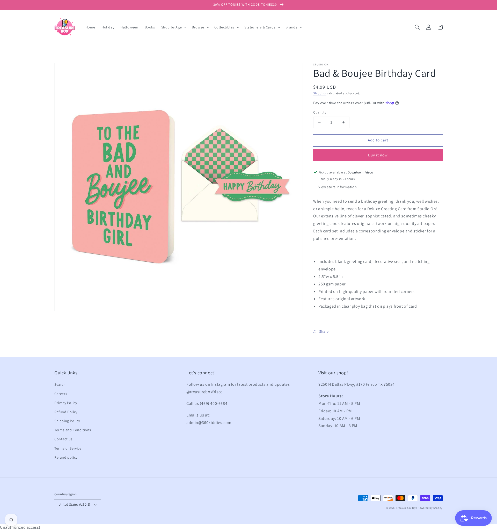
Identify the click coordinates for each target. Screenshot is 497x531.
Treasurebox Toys (406, 508)
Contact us (63, 439)
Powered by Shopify (430, 508)
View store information (337, 187)
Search (60, 384)
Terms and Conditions (72, 430)
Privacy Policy (65, 402)
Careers (60, 393)
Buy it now (378, 155)
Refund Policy (65, 411)
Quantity (319, 112)
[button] (417, 27)
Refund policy (65, 457)
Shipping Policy (67, 421)
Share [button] (324, 331)
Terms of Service (68, 448)
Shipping (319, 93)
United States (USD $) (74, 504)
